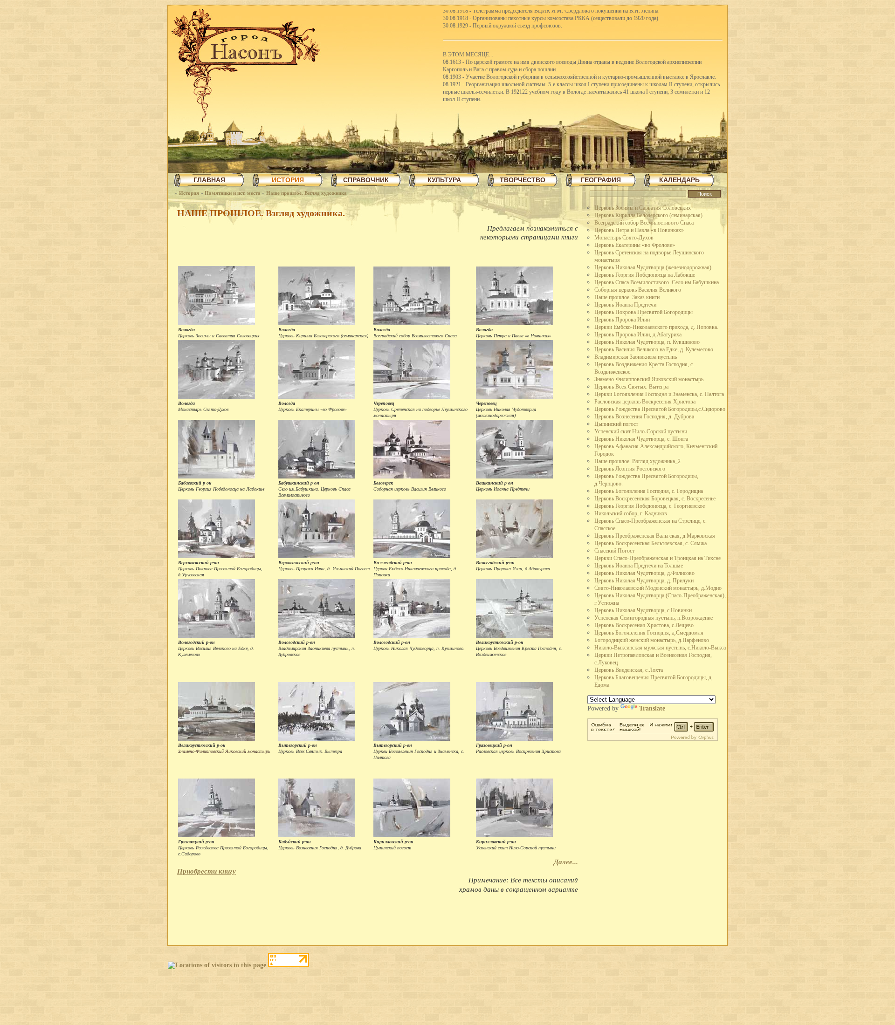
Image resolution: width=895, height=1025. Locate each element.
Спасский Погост (614, 550)
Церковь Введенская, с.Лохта (628, 670)
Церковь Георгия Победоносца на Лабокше (644, 275)
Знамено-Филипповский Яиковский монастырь (648, 379)
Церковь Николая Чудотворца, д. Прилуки (644, 580)
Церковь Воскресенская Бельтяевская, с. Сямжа (650, 543)
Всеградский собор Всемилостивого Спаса (644, 222)
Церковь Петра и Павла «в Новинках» (639, 230)
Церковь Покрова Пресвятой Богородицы (643, 312)
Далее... (566, 862)
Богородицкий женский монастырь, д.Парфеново (651, 640)
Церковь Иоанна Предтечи (625, 304)
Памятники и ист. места (233, 193)
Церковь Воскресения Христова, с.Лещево (644, 625)
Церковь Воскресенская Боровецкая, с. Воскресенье (655, 498)
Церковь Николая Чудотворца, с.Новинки (643, 610)
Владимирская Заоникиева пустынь (635, 357)
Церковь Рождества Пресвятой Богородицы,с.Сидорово (659, 409)
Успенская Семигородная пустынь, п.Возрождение (653, 618)
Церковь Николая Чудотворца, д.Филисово (644, 573)
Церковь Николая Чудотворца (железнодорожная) (652, 267)
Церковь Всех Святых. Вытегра (631, 386)
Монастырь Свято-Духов (624, 237)
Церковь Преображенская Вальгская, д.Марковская (654, 536)
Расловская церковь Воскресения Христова (644, 401)
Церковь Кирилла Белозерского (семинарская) (648, 215)
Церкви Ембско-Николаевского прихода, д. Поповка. (656, 327)
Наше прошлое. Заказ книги (627, 297)
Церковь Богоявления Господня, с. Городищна (648, 491)
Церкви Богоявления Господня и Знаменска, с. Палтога (659, 394)
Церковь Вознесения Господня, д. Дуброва (644, 416)
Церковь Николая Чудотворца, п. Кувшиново (647, 342)
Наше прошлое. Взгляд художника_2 (637, 461)
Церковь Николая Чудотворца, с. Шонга (641, 439)
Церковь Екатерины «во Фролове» (634, 245)
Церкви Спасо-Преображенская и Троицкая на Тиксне (657, 558)
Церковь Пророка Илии (622, 319)
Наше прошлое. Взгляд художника (306, 193)
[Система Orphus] (652, 738)
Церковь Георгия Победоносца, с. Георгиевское (649, 506)
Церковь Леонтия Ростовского (629, 468)
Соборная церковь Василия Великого (637, 290)
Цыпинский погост (616, 424)
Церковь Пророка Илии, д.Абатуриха (638, 334)
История (189, 193)
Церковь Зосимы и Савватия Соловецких (642, 208)
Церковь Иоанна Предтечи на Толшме (638, 565)
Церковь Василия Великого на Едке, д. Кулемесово (653, 349)
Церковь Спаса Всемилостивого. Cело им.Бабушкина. (657, 282)
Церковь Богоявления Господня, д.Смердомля (648, 632)
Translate (652, 708)
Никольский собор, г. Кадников (630, 513)
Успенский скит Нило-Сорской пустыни (640, 431)
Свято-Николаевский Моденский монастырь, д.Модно (658, 588)
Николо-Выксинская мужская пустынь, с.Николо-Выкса (660, 647)
